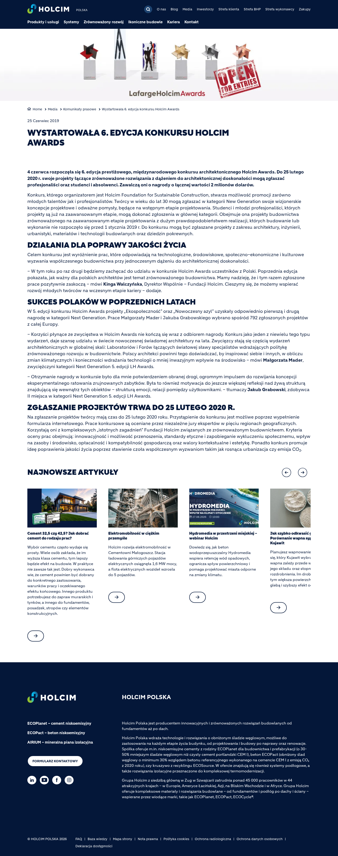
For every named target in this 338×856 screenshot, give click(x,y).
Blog (174, 9)
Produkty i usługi (43, 22)
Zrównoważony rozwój (104, 22)
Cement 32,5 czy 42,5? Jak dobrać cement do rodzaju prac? (58, 535)
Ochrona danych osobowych (260, 839)
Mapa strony (122, 839)
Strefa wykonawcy (279, 9)
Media (187, 9)
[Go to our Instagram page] (70, 780)
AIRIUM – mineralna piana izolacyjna (60, 742)
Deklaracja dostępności (93, 846)
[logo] (48, 9)
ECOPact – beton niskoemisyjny (56, 732)
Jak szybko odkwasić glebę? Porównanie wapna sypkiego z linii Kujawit (301, 538)
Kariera (173, 22)
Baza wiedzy (97, 839)
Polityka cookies (176, 839)
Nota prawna (148, 839)
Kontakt (191, 22)
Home (37, 109)
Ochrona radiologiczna (213, 839)
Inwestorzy (205, 9)
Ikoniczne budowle (145, 22)
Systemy (71, 22)
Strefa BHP (252, 9)
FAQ (78, 839)
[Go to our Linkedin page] (33, 780)
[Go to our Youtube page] (45, 780)
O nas (161, 9)
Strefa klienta (228, 9)
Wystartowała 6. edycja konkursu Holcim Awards (140, 109)
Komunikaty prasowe (79, 109)
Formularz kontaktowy (55, 761)
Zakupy (305, 9)
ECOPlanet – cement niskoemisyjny (59, 723)
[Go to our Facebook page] (57, 780)
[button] (286, 472)
